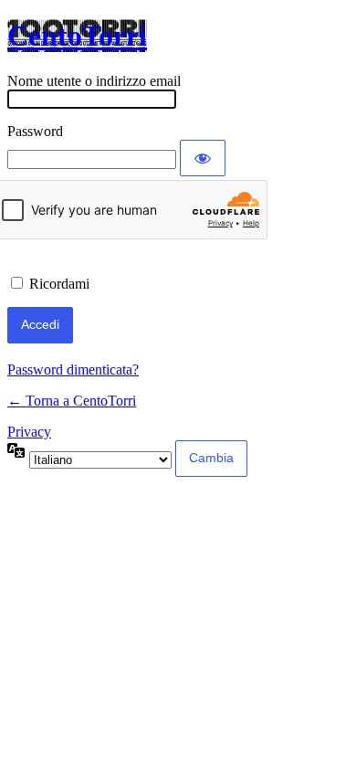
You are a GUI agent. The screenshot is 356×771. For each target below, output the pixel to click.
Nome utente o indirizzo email (94, 81)
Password (35, 131)
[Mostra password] (202, 158)
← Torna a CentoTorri (71, 400)
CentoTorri (77, 35)
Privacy (29, 431)
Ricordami (59, 283)
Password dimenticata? (73, 369)
